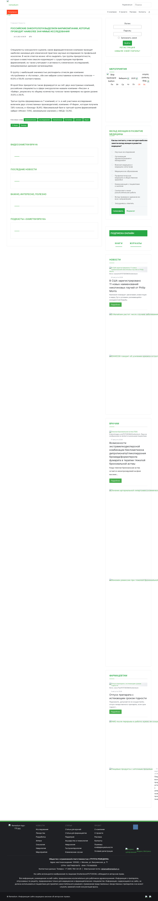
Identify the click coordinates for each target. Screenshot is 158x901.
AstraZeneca (57, 120)
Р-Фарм (15, 125)
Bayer (87, 120)
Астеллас (68, 120)
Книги (119, 243)
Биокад (23, 125)
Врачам (114, 423)
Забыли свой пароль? (127, 51)
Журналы (136, 243)
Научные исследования (125, 152)
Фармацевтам (118, 675)
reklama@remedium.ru (110, 869)
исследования (44, 120)
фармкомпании (30, 120)
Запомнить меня (129, 38)
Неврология (41, 848)
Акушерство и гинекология (76, 841)
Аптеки (39, 841)
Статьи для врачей (73, 829)
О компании (112, 12)
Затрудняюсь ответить (124, 203)
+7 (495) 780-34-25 (73, 869)
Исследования (42, 829)
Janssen (78, 120)
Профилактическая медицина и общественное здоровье (126, 178)
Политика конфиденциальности (103, 845)
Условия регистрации (103, 851)
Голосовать (118, 211)
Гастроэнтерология (73, 848)
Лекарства (40, 833)
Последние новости (24, 169)
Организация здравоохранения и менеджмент (123, 158)
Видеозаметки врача (24, 144)
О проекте (123, 12)
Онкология (40, 844)
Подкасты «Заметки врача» (28, 219)
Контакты (142, 12)
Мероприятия (41, 852)
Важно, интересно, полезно (28, 194)
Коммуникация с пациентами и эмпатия (127, 185)
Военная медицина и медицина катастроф (124, 166)
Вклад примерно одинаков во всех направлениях (127, 198)
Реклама (133, 12)
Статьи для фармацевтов (76, 833)
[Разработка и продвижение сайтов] (145, 897)
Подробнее (115, 305)
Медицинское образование (126, 171)
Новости (115, 259)
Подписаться (127, 5)
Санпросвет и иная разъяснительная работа (125, 191)
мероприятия (118, 69)
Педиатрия (69, 837)
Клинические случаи (74, 852)
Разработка (41, 837)
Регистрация (127, 47)
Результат (131, 211)
